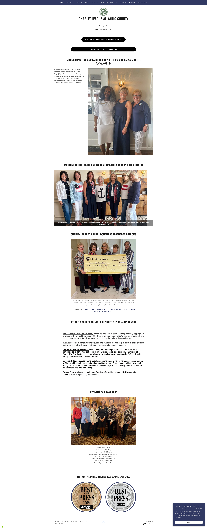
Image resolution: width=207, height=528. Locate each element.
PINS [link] (93, 2)
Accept (189, 522)
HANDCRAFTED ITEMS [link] (105, 2)
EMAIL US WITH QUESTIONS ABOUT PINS (103, 49)
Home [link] (62, 2)
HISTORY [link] (70, 2)
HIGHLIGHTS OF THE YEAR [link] (125, 2)
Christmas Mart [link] (82, 2)
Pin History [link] (142, 2)
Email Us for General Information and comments (103, 39)
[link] (103, 12)
